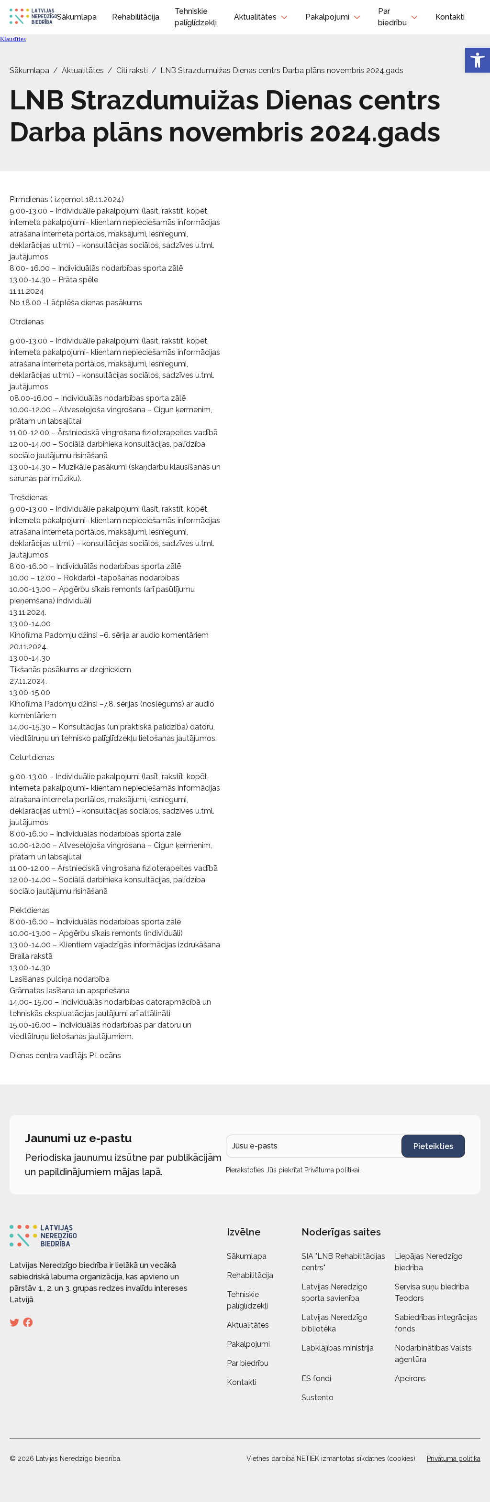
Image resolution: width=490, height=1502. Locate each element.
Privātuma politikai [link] (331, 1170)
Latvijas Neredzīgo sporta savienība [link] (334, 1292)
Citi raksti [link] (132, 70)
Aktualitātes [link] (255, 16)
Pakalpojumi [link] (327, 16)
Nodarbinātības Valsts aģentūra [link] (433, 1353)
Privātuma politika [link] (453, 1458)
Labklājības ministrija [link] (337, 1347)
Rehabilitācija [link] (135, 16)
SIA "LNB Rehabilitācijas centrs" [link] (343, 1262)
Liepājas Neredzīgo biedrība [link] (429, 1262)
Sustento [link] (317, 1397)
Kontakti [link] (450, 16)
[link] (477, 60)
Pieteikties (433, 1146)
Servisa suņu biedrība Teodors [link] (432, 1292)
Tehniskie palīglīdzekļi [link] (247, 1300)
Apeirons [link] (410, 1378)
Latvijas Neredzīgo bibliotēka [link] (334, 1323)
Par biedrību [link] (392, 17)
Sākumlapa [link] (77, 16)
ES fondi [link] (316, 1378)
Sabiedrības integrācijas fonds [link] (436, 1323)
